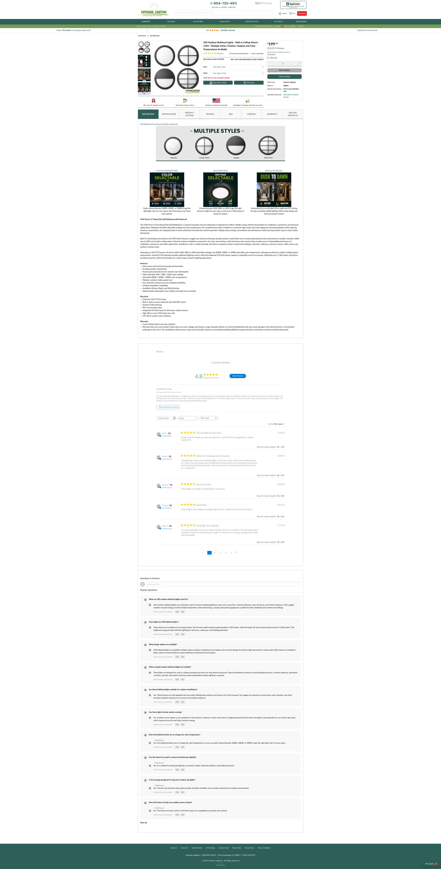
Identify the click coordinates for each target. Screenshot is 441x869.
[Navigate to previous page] (204, 552)
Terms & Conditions (264, 848)
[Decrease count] (300, 64)
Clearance (145, 21)
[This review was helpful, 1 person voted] (278, 447)
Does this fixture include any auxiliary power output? (170, 802)
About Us (174, 848)
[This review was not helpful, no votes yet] (282, 447)
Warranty (250, 83)
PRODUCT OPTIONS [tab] (189, 114)
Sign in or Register (290, 26)
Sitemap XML (220, 865)
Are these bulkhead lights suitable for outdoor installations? (173, 689)
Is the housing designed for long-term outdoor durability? (172, 780)
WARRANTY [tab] (272, 114)
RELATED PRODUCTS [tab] (293, 114)
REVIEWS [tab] (210, 114)
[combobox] (188, 418)
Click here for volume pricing (290, 96)
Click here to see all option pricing (216, 78)
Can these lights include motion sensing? (165, 712)
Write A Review (237, 376)
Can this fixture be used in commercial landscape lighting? (172, 757)
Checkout (302, 13)
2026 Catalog (210, 848)
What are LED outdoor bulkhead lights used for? (168, 599)
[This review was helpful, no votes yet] (278, 475)
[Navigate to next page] (237, 552)
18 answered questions (238, 53)
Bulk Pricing (301, 21)
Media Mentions (197, 848)
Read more (190, 468)
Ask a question (258, 53)
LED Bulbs (171, 21)
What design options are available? (163, 644)
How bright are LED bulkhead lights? (164, 622)
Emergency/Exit (251, 21)
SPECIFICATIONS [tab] (169, 114)
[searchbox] (164, 418)
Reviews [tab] (160, 351)
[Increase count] (300, 62)
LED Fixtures (198, 21)
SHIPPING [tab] (251, 114)
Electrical (278, 21)
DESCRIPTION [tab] (148, 114)
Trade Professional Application (264, 26)
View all (143, 823)
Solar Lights (225, 21)
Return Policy (236, 848)
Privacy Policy (249, 848)
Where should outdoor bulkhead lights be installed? (170, 667)
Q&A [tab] (231, 114)
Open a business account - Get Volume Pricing (151, 26)
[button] (220, 30)
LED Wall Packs (155, 35)
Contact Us (301, 26)
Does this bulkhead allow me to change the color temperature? (174, 735)
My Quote (278, 26)
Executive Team (224, 848)
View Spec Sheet (219, 83)
